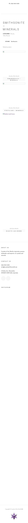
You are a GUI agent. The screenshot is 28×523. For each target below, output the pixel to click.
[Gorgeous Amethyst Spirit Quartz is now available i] (14, 441)
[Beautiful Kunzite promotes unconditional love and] (14, 422)
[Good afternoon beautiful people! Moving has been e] (14, 317)
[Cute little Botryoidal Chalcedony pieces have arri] (14, 432)
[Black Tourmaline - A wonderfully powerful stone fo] (14, 477)
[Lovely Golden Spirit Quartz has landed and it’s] (14, 452)
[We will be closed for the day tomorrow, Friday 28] (14, 301)
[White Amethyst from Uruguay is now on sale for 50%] (14, 396)
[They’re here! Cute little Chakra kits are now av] (14, 403)
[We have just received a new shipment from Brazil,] (14, 361)
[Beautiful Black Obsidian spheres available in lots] (14, 372)
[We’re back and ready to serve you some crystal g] (14, 486)
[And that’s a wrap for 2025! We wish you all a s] (14, 493)
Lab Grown (12, 228)
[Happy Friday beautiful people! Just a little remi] (14, 337)
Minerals (12, 33)
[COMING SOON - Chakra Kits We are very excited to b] (14, 412)
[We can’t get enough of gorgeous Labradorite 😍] (14, 463)
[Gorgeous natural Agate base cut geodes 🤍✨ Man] (14, 387)
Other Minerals (6, 35)
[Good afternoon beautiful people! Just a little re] (14, 349)
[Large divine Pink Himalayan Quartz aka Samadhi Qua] (14, 379)
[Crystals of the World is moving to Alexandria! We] (14, 328)
